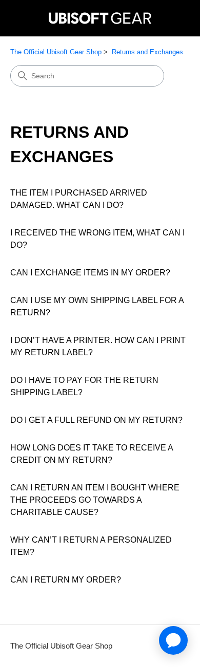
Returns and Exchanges (147, 52)
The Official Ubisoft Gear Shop (56, 52)
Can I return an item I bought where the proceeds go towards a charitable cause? (94, 500)
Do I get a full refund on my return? (96, 420)
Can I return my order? (65, 579)
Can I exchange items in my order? (90, 272)
